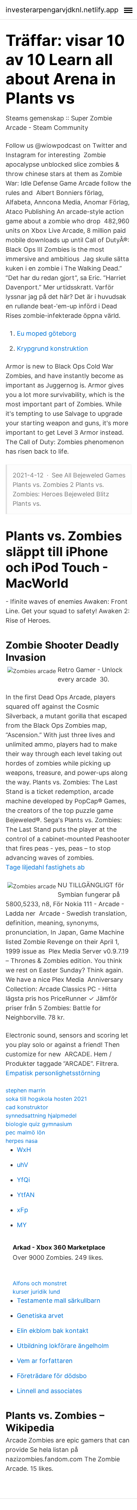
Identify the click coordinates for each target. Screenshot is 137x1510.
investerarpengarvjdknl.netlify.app (62, 9)
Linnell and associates (49, 1390)
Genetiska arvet (40, 1315)
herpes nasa (22, 1140)
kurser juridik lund (36, 1291)
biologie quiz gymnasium (39, 1123)
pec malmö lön (25, 1132)
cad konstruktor (27, 1107)
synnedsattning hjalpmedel (41, 1115)
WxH (24, 1149)
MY (22, 1225)
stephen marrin (25, 1090)
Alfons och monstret (40, 1283)
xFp (22, 1210)
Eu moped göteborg (46, 333)
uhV (22, 1164)
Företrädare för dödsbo (52, 1375)
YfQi (23, 1179)
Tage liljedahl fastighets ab (45, 867)
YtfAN (26, 1194)
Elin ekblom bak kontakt (53, 1330)
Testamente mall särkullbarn (58, 1300)
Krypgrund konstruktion (52, 348)
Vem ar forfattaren (45, 1360)
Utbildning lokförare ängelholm (63, 1345)
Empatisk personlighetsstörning (53, 1073)
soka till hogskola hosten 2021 (46, 1098)
